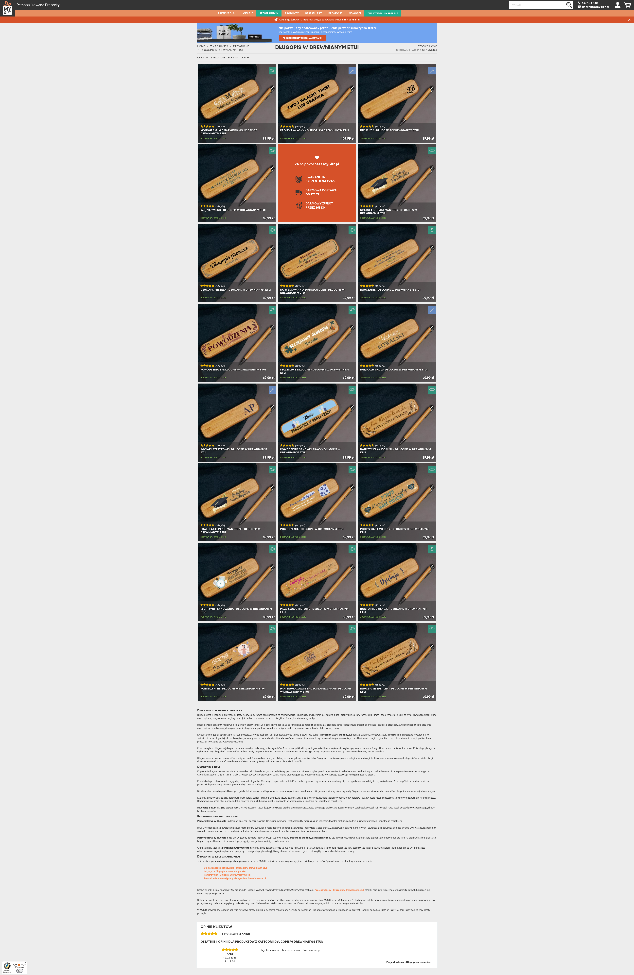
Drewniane (241, 46)
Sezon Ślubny (269, 13)
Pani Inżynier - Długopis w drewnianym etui (227, 875)
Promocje (335, 13)
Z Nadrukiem (219, 46)
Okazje (248, 13)
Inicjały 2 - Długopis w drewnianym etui (225, 871)
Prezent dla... (227, 13)
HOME (201, 46)
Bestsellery (313, 13)
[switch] (19, 971)
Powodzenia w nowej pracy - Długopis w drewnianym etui (235, 878)
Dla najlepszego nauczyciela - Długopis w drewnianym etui (235, 868)
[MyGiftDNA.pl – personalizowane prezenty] (7, 8)
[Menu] (25, 963)
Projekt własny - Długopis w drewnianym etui (339, 890)
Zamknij (629, 20)
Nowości (355, 13)
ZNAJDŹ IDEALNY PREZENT (383, 13)
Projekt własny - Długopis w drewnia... (408, 962)
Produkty (292, 13)
